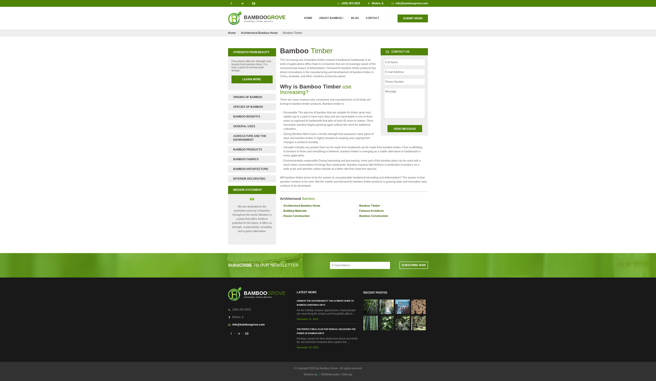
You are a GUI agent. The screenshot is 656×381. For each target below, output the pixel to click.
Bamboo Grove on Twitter (242, 3)
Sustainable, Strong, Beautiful (265, 18)
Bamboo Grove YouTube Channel (253, 3)
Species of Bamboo (248, 106)
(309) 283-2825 (350, 3)
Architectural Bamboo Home (259, 32)
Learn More (246, 79)
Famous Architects (371, 210)
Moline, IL (378, 3)
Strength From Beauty (251, 52)
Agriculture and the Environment (249, 138)
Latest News (307, 292)
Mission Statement (247, 189)
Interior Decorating (249, 178)
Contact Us (400, 51)
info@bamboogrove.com (412, 3)
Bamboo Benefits (246, 116)
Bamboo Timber (369, 205)
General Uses (244, 126)
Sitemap (347, 374)
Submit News (413, 18)
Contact (372, 18)
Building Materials (295, 210)
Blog (355, 18)
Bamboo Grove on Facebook (231, 3)
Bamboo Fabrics (246, 159)
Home (308, 18)
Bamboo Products (247, 149)
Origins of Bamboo (247, 97)
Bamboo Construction (373, 215)
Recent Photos (375, 292)
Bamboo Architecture (250, 169)
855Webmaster (330, 374)
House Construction (296, 215)
